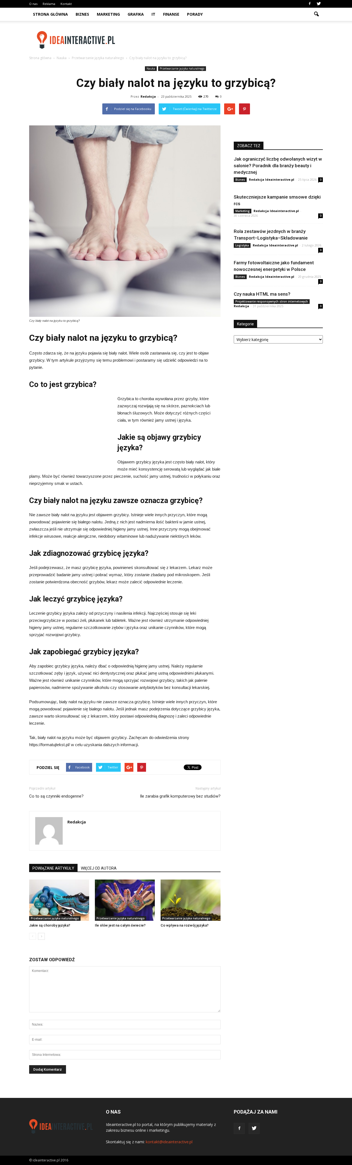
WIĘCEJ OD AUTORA (99, 868)
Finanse (171, 14)
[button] (316, 14)
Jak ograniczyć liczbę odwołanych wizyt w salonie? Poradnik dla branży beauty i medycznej (278, 165)
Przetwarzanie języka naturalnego (182, 68)
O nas (33, 4)
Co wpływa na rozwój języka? (184, 925)
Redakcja (148, 96)
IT (153, 14)
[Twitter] (319, 4)
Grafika (136, 14)
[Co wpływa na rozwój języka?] (191, 900)
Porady (195, 14)
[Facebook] (310, 4)
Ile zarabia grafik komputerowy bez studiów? (180, 796)
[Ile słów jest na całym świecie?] (125, 900)
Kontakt (66, 4)
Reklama (49, 4)
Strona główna (50, 14)
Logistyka (242, 245)
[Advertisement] (223, 40)
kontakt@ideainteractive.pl (169, 1141)
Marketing (108, 14)
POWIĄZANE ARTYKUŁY (53, 868)
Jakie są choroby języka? (49, 925)
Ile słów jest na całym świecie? (120, 925)
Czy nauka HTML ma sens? (262, 294)
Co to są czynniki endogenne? (56, 796)
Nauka (151, 68)
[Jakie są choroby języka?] (59, 900)
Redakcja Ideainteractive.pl (271, 179)
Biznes (82, 14)
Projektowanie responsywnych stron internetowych (271, 301)
